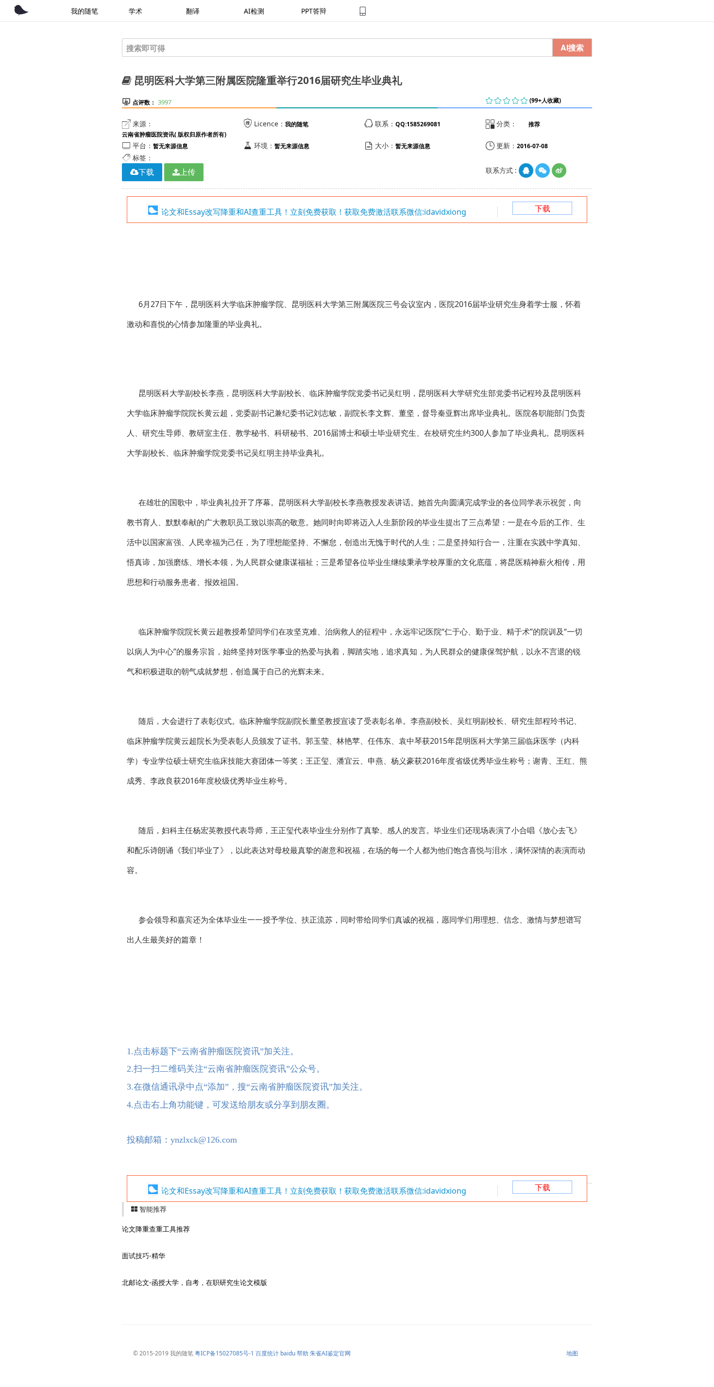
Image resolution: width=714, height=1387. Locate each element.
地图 (572, 1353)
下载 (542, 208)
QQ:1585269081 (418, 124)
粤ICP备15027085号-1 (224, 1353)
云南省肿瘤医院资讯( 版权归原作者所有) (174, 134)
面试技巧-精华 (143, 1255)
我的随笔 (296, 124)
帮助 (302, 1353)
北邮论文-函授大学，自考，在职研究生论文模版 (194, 1282)
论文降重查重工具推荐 (156, 1228)
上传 (187, 172)
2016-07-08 (532, 146)
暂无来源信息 (170, 146)
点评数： (144, 102)
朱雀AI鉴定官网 (330, 1353)
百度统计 (267, 1353)
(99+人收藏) (545, 100)
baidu (287, 1353)
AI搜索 (572, 47)
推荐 (534, 124)
